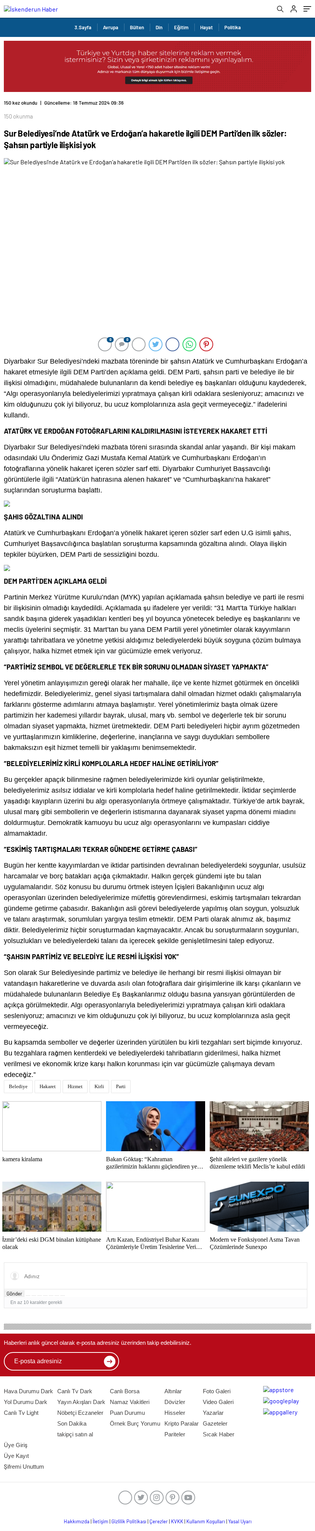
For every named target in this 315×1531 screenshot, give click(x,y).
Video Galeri (218, 1402)
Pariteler (174, 1434)
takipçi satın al (75, 1434)
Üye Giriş (15, 1445)
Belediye (18, 1086)
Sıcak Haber (218, 1434)
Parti (121, 1086)
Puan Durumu (127, 1412)
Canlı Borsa (124, 1391)
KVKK (177, 1521)
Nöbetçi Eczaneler (80, 1412)
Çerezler (158, 1521)
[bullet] (51, 1295)
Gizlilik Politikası (128, 1521)
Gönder (14, 1294)
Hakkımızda (77, 1521)
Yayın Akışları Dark (81, 1402)
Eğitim (181, 27)
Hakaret (48, 1086)
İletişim (100, 1521)
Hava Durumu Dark (28, 1391)
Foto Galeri (216, 1391)
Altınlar (173, 1391)
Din (159, 27)
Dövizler (174, 1402)
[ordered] (45, 1295)
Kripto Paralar (181, 1423)
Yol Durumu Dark (25, 1402)
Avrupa (110, 27)
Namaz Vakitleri (129, 1402)
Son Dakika (71, 1423)
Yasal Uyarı (240, 1521)
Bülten (137, 27)
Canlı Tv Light (21, 1412)
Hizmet (75, 1086)
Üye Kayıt (16, 1456)
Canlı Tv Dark (74, 1391)
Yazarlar (213, 1412)
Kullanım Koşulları (205, 1521)
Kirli (99, 1086)
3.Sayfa (83, 27)
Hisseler (174, 1412)
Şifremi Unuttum (24, 1466)
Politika (232, 27)
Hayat (206, 27)
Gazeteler (215, 1423)
